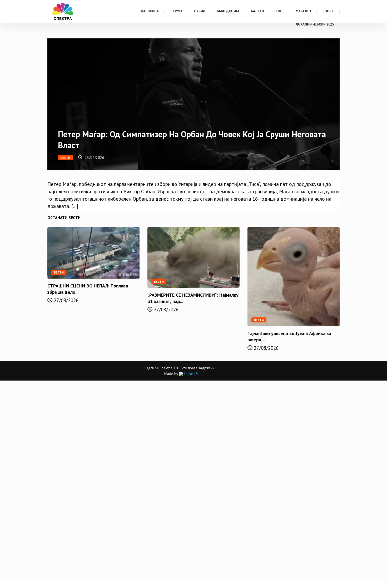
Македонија (228, 11)
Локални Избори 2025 (315, 24)
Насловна (150, 11)
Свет (280, 11)
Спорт (328, 11)
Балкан (257, 11)
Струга (176, 11)
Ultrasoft (190, 373)
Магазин (303, 11)
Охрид (200, 11)
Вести (65, 158)
